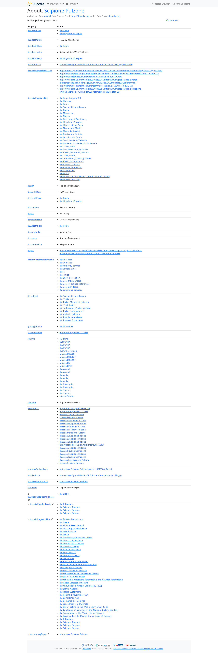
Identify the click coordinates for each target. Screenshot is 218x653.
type (31, 338)
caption (33, 207)
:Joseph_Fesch (68, 531)
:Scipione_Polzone (70, 510)
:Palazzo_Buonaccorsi (71, 519)
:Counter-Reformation (72, 543)
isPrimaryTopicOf (38, 481)
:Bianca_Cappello (69, 588)
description (35, 52)
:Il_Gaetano (66, 504)
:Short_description (70, 277)
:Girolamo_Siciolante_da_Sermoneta (78, 143)
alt (31, 185)
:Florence (65, 101)
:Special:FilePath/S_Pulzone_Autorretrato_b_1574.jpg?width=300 (96, 64)
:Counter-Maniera (69, 555)
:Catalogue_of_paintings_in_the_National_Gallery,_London (88, 610)
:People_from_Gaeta (71, 167)
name (32, 238)
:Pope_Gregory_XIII (70, 98)
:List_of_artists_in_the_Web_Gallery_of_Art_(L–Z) (84, 607)
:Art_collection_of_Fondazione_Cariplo (79, 573)
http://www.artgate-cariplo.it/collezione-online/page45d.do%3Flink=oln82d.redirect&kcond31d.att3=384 (109, 73)
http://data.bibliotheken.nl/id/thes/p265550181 (82, 444)
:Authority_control (70, 265)
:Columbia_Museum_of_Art (74, 594)
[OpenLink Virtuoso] (87, 645)
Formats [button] (72, 3)
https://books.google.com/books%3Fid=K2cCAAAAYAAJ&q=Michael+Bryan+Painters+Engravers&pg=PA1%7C (111, 70)
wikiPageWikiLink (38, 98)
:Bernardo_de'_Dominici (72, 600)
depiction (34, 475)
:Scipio (64, 493)
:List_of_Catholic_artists (72, 576)
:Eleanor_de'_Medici (70, 128)
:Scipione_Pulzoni (69, 513)
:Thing (64, 338)
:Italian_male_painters (72, 161)
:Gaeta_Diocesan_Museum (74, 582)
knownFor (34, 232)
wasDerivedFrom (38, 469)
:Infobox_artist (68, 268)
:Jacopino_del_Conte (71, 137)
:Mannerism (67, 113)
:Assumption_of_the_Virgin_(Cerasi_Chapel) (82, 613)
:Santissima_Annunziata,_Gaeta (76, 537)
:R (62, 271)
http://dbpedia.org (80, 16)
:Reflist (64, 274)
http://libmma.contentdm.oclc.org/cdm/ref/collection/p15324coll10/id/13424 (96, 85)
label (32, 402)
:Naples (65, 116)
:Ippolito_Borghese (70, 549)
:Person (65, 341)
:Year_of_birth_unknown (73, 107)
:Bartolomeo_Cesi (69, 597)
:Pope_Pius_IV (68, 552)
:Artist (64, 375)
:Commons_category (71, 290)
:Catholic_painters (70, 164)
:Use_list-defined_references (74, 283)
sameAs (35, 332)
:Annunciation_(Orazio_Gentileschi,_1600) (81, 585)
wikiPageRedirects (40, 504)
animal (47, 16)
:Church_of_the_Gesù (71, 125)
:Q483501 (68, 360)
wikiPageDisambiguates (41, 496)
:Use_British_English (70, 280)
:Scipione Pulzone (72, 414)
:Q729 (66, 366)
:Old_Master (67, 558)
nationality (35, 58)
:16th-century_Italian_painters (75, 158)
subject (33, 296)
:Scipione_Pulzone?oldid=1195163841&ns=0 (86, 469)
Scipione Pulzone (64, 10)
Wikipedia (87, 648)
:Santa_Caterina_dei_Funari (74, 561)
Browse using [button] (56, 3)
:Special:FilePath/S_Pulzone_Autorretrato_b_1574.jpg (91, 475)
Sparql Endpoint (182, 3)
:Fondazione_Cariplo (71, 134)
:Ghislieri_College (69, 546)
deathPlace (35, 46)
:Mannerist (66, 326)
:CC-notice (66, 262)
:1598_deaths (67, 155)
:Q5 (65, 363)
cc (31, 213)
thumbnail (34, 64)
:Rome (64, 46)
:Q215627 (68, 357)
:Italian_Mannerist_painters (74, 152)
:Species (65, 390)
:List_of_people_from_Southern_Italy (78, 564)
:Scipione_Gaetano (70, 507)
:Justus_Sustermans (70, 591)
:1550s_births (67, 146)
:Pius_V (64, 173)
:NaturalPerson (68, 350)
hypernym (35, 326)
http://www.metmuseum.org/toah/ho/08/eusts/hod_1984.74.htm (91, 76)
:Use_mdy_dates (69, 287)
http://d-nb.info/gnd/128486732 (75, 408)
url (31, 250)
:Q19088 (67, 354)
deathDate (35, 39)
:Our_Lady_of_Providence (73, 119)
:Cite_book (66, 259)
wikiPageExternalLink (40, 70)
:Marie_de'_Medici (70, 131)
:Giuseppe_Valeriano (71, 567)
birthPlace (34, 30)
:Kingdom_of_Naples (71, 33)
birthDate (34, 192)
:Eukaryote (66, 384)
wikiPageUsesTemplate (41, 259)
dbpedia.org (114, 16)
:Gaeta (64, 30)
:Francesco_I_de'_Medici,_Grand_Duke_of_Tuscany (85, 176)
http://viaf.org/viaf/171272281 (74, 332)
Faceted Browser (161, 3)
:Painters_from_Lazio (71, 320)
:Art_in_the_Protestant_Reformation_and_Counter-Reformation (91, 579)
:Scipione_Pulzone (74, 481)
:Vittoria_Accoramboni (72, 525)
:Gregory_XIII (67, 170)
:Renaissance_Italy (70, 179)
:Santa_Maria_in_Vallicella (73, 140)
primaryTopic (38, 634)
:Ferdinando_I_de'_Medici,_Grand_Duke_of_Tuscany (85, 616)
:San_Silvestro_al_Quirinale (74, 149)
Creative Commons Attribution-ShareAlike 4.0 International (138, 648)
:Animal (65, 369)
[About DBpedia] (35, 3)
